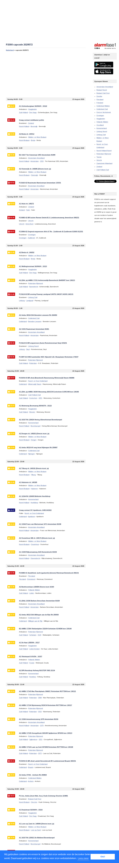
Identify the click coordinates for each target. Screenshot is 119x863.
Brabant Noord (102, 90)
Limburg (22, 300)
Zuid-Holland (23, 112)
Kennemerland (102, 128)
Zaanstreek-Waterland (104, 163)
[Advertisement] (46, 74)
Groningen (22, 238)
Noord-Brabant (24, 140)
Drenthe (99, 96)
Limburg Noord (102, 131)
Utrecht (21, 224)
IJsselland (100, 125)
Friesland (100, 103)
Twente (99, 157)
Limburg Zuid (101, 135)
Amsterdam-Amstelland (105, 87)
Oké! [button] (102, 856)
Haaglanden (101, 119)
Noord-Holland (24, 126)
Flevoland (22, 579)
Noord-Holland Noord (104, 151)
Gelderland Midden (103, 106)
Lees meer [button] (83, 858)
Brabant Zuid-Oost (103, 93)
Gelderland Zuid (102, 109)
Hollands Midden (102, 122)
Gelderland (23, 321)
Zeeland (22, 210)
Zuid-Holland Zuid (103, 170)
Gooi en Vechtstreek (104, 112)
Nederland (10, 50)
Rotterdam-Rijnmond (104, 154)
